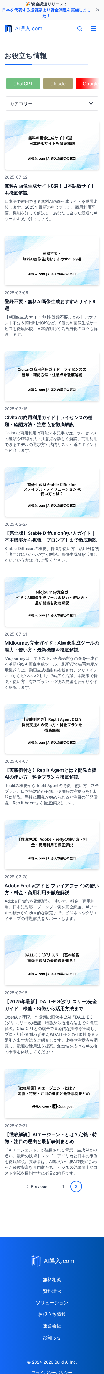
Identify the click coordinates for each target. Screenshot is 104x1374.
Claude (58, 83)
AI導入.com (28, 28)
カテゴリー (21, 103)
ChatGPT (23, 83)
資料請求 (52, 1291)
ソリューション (52, 1303)
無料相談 (52, 1279)
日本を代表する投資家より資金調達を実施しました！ (46, 12)
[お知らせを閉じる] (97, 10)
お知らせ (52, 1337)
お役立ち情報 (52, 1314)
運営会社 (52, 1326)
